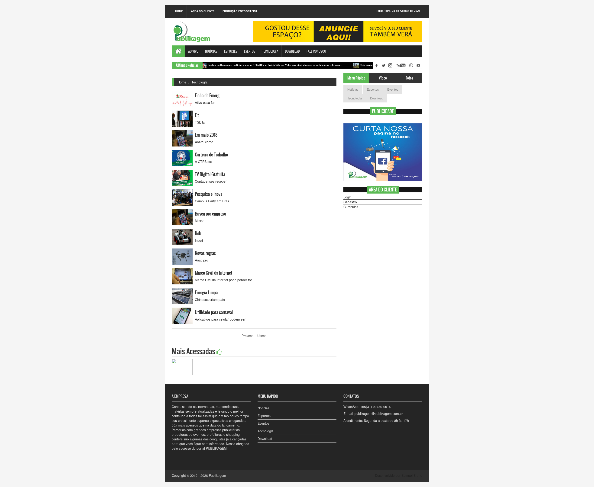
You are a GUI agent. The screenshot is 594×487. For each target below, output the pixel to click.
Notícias (211, 51)
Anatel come (204, 142)
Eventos (249, 51)
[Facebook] (376, 65)
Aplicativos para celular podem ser (220, 319)
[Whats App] (411, 65)
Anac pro (201, 260)
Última (261, 335)
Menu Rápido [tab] (356, 77)
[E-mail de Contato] (418, 65)
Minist (199, 220)
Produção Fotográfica (240, 11)
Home (179, 11)
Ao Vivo (193, 51)
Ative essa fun (205, 102)
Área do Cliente (202, 11)
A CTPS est (203, 161)
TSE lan (201, 122)
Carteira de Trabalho (211, 155)
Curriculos (350, 206)
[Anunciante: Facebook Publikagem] (382, 152)
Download (292, 51)
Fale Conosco (316, 51)
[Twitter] (383, 65)
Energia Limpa (206, 293)
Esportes (230, 51)
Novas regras (205, 253)
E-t (197, 115)
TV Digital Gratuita (210, 174)
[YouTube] (401, 65)
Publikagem (217, 475)
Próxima (247, 335)
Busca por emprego (210, 214)
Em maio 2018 (206, 135)
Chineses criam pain (210, 299)
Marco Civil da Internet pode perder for (223, 279)
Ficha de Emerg (207, 95)
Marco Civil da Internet (213, 273)
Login (347, 197)
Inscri (199, 240)
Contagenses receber (211, 181)
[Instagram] (390, 65)
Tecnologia (270, 51)
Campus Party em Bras (212, 201)
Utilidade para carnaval (214, 312)
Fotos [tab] (409, 77)
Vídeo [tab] (383, 77)
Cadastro (350, 202)
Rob (198, 233)
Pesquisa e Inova (208, 194)
